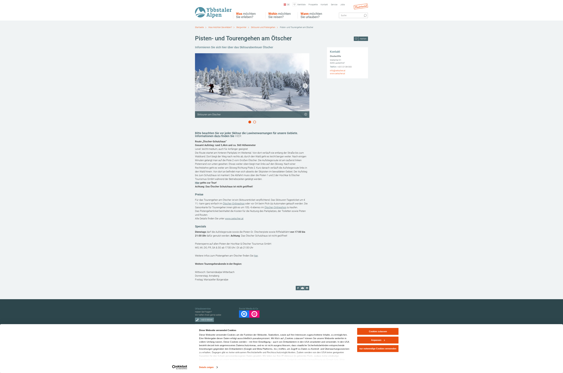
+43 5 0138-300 (344, 67)
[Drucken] (307, 288)
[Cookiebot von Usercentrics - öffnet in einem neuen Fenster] (180, 367)
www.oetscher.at (234, 218)
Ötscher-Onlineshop (234, 203)
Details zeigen (206, 367)
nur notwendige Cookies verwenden (377, 348)
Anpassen (376, 340)
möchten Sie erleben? (246, 15)
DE (288, 5)
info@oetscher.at (337, 70)
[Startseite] (214, 11)
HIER (238, 136)
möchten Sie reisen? (279, 15)
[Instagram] (254, 314)
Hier (197, 182)
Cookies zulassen (378, 331)
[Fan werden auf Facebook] (244, 314)
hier (256, 255)
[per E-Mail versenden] (302, 288)
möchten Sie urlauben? (311, 15)
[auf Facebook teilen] (298, 288)
